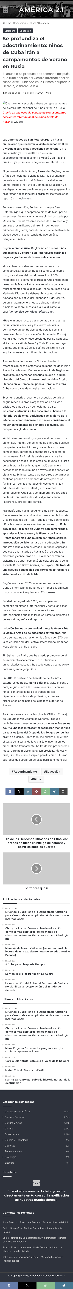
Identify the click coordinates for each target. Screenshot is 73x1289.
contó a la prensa (29, 687)
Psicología (10, 1157)
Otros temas (12, 1134)
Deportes (10, 1145)
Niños (37, 779)
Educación (25, 30)
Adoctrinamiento (25, 771)
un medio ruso (22, 198)
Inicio (8, 23)
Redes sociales (13, 1151)
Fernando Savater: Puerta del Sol (50, 1222)
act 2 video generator (15, 1257)
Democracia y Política (24, 23)
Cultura (9, 1128)
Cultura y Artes (13, 1122)
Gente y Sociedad (15, 1117)
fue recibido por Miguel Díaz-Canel (31, 311)
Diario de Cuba (12, 92)
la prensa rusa (21, 248)
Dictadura (43, 23)
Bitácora (9, 1162)
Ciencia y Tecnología (17, 1140)
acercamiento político (19, 157)
